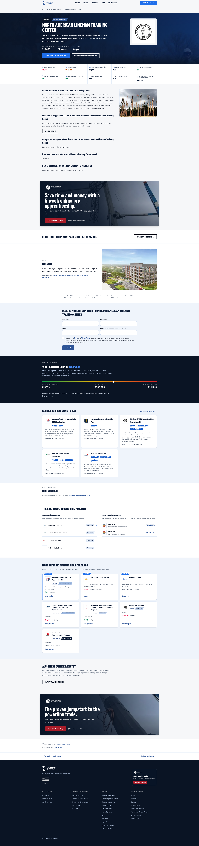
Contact (133, 802)
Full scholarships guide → (148, 411)
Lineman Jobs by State (109, 802)
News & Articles (106, 805)
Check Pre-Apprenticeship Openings (85, 56)
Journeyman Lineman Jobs (80, 802)
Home (44, 9)
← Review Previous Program (51, 756)
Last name (103, 320)
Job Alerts (75, 808)
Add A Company (107, 828)
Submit (68, 348)
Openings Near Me (50, 131)
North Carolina (71, 275)
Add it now (58, 747)
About (133, 795)
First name (65, 320)
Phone (113, 329)
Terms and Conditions (138, 808)
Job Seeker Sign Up (148, 3)
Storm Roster (76, 805)
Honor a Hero (135, 818)
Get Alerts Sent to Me (145, 237)
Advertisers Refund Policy (139, 812)
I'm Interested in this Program (56, 56)
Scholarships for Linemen (110, 799)
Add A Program (47, 799)
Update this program (63, 744)
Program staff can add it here (79, 496)
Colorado (55, 275)
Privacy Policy (85, 338)
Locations (45, 795)
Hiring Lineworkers (108, 825)
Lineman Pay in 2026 (108, 795)
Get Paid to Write (107, 808)
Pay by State (105, 822)
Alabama (86, 275)
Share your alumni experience (54, 682)
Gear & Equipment (107, 812)
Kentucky (80, 275)
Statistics (105, 818)
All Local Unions (136, 815)
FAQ (103, 815)
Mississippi (46, 277)
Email (64, 329)
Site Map (134, 799)
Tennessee (62, 275)
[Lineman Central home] (47, 3)
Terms (76, 338)
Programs (50, 9)
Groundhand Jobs (77, 795)
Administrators (47, 802)
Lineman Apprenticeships (80, 799)
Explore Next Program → (149, 756)
